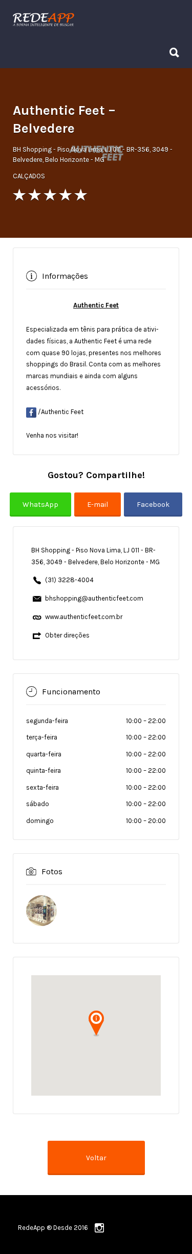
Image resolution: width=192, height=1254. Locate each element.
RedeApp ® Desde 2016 (53, 1227)
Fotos (51, 871)
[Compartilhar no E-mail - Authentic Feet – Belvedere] (99, 511)
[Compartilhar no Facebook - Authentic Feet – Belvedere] (153, 511)
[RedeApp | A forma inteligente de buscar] (93, 19)
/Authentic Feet (59, 412)
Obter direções (67, 635)
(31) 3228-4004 (69, 580)
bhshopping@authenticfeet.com (94, 598)
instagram (99, 1228)
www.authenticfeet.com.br (83, 617)
